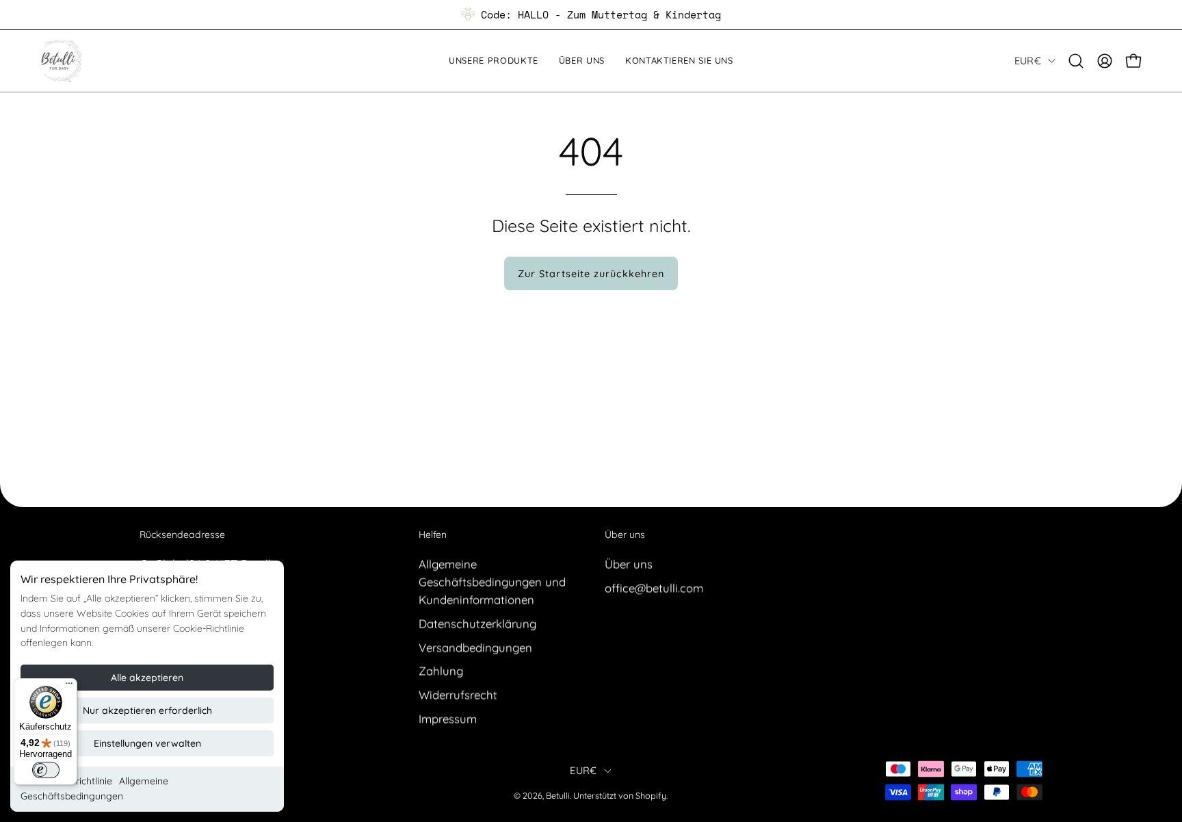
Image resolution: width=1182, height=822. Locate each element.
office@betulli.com (654, 587)
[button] (1076, 61)
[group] (591, 14)
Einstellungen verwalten (147, 743)
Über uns (625, 535)
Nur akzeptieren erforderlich (147, 710)
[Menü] (69, 686)
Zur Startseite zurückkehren (591, 274)
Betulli (558, 796)
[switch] (46, 770)
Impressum (448, 718)
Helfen (433, 535)
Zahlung (441, 670)
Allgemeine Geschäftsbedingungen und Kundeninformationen (492, 581)
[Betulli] (61, 60)
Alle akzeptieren (147, 677)
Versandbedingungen (475, 647)
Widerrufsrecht (458, 694)
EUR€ (1027, 60)
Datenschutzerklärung (477, 623)
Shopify (650, 796)
